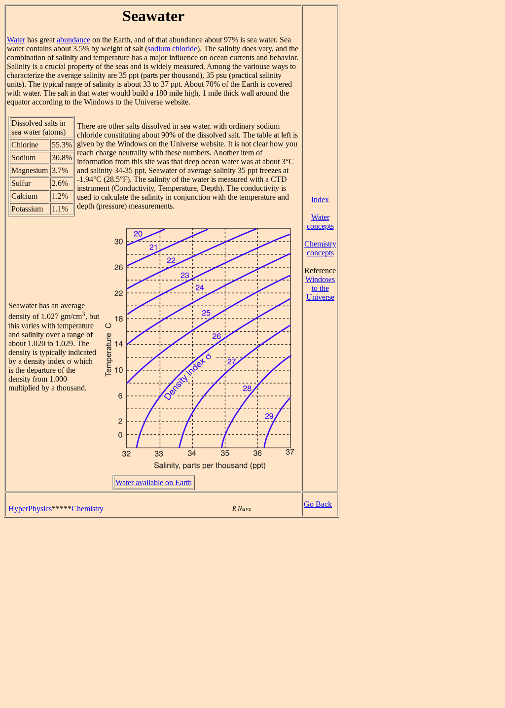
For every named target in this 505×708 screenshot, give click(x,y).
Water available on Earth (153, 482)
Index (320, 199)
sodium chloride (172, 48)
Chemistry (88, 508)
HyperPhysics (30, 508)
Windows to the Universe (320, 288)
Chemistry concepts (320, 248)
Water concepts (320, 221)
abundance (73, 39)
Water (16, 39)
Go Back (318, 504)
